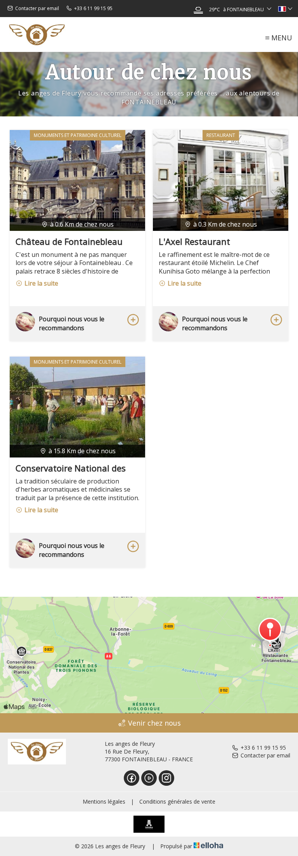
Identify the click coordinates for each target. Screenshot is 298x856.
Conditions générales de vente (177, 801)
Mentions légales (104, 801)
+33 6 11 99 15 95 (263, 747)
